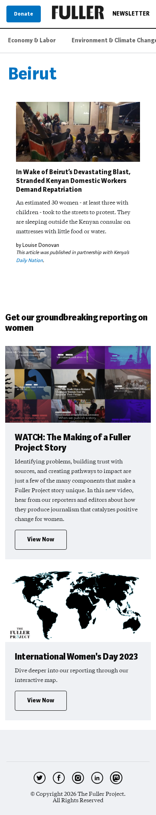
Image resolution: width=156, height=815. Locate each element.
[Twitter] (39, 777)
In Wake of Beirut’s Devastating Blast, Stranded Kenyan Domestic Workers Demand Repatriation (73, 180)
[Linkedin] (97, 777)
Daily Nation (29, 260)
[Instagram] (78, 777)
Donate (23, 14)
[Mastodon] (116, 777)
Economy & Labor (32, 40)
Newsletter (131, 14)
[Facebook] (58, 777)
